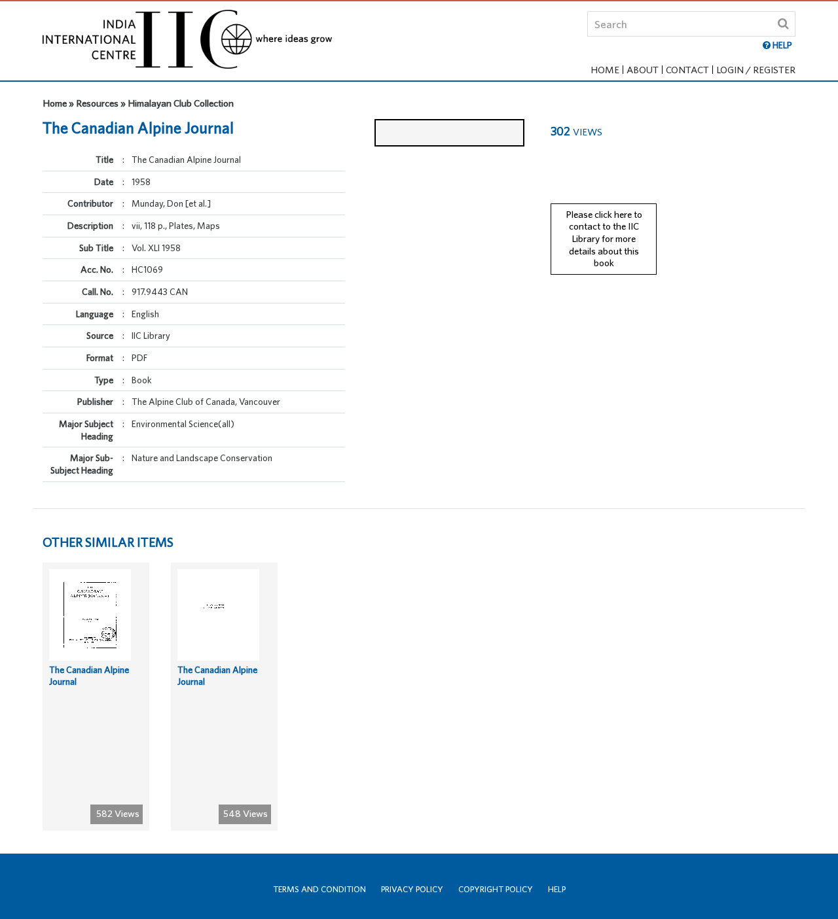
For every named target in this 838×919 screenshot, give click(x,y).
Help (557, 889)
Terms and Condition (319, 889)
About (643, 69)
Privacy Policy (412, 889)
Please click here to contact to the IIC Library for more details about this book (604, 239)
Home (605, 69)
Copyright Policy (495, 889)
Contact (687, 69)
